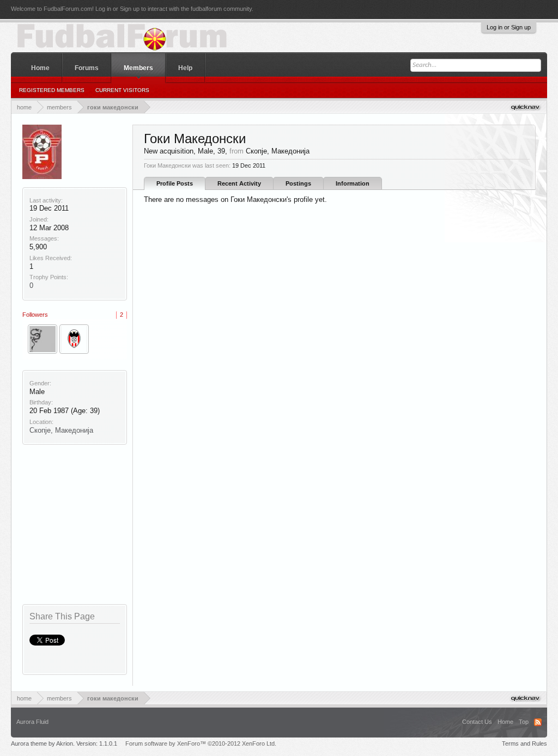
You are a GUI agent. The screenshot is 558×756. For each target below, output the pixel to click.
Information (352, 183)
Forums (87, 68)
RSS (538, 722)
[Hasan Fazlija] (74, 339)
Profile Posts (174, 183)
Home (40, 68)
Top (524, 721)
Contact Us (477, 721)
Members (138, 68)
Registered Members (51, 90)
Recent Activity (239, 183)
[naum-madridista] (42, 339)
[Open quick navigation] (526, 106)
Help (185, 68)
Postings (298, 183)
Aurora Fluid (32, 721)
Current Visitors (122, 90)
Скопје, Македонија (61, 430)
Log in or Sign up (509, 27)
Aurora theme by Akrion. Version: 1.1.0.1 (64, 743)
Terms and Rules (524, 743)
